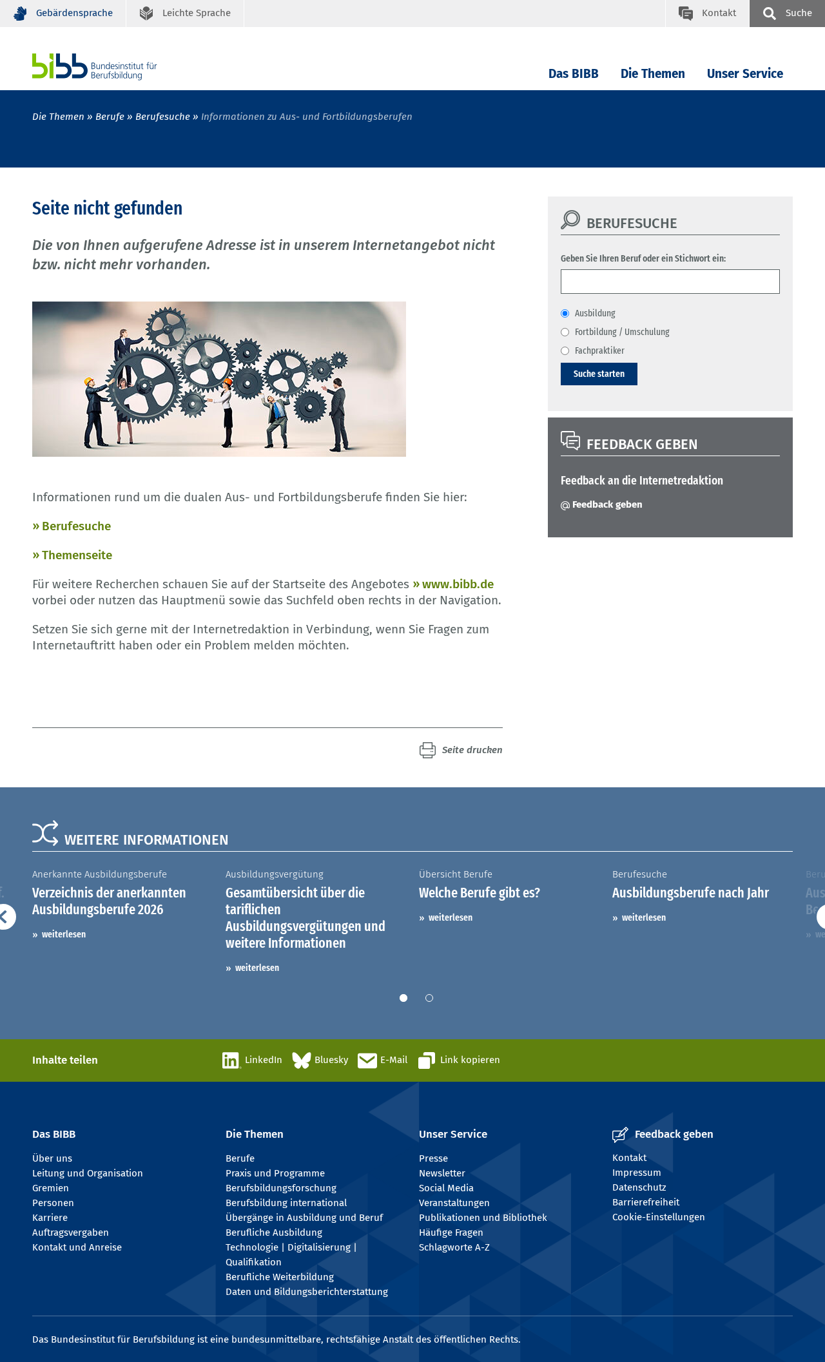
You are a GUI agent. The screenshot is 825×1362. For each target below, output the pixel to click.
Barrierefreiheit (645, 1202)
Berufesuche (162, 116)
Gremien (50, 1188)
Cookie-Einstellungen (658, 1217)
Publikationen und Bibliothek (483, 1217)
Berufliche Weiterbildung (280, 1277)
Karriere (50, 1217)
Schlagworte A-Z (454, 1247)
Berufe (109, 116)
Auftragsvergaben (70, 1232)
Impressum (636, 1172)
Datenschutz (639, 1187)
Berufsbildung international (286, 1203)
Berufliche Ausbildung (274, 1232)
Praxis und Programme (275, 1173)
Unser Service (745, 73)
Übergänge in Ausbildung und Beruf (304, 1217)
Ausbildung (595, 313)
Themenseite (77, 555)
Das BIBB (573, 73)
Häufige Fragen (451, 1232)
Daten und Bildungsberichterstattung (307, 1292)
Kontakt (629, 1158)
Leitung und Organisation (87, 1173)
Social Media (446, 1188)
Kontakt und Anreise (77, 1247)
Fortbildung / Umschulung (622, 332)
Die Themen (653, 73)
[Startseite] (114, 67)
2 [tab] (429, 998)
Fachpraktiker (600, 350)
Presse (433, 1158)
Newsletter (442, 1173)
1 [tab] (403, 998)
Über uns (52, 1158)
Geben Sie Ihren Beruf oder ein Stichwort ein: (643, 258)
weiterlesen (64, 934)
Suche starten (599, 373)
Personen (53, 1203)
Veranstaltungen (454, 1203)
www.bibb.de (458, 584)
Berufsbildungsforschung (281, 1188)
